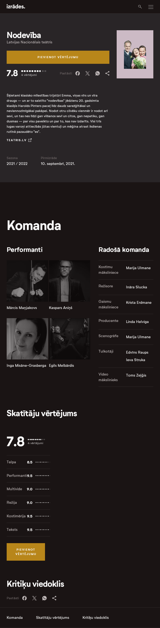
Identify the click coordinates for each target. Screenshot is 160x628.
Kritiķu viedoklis (95, 617)
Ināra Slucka (136, 287)
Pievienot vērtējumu (58, 57)
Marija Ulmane (138, 268)
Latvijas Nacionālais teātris (29, 42)
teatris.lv (17, 140)
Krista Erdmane (138, 302)
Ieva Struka (135, 360)
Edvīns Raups (137, 352)
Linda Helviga (137, 321)
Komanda (15, 617)
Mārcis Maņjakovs (22, 307)
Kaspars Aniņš (60, 307)
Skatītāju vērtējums (52, 617)
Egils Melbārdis (61, 365)
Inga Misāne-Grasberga (26, 365)
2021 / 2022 (17, 163)
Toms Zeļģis (136, 375)
